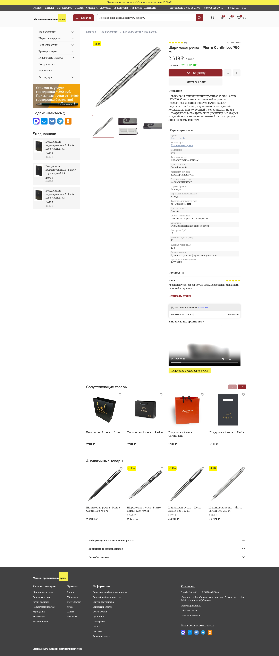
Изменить (203, 307)
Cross (70, 606)
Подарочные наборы (51, 57)
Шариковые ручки (182, 145)
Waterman (72, 597)
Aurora (70, 611)
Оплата (79, 7)
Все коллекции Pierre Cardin (140, 31)
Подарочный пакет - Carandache (181, 434)
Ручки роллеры (48, 51)
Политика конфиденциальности (110, 592)
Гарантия (136, 7)
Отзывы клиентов (190, 615)
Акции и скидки (101, 636)
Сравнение (98, 616)
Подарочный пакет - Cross (103, 432)
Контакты (150, 7)
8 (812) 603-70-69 (237, 7)
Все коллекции (109, 31)
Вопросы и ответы (102, 606)
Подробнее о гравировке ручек (190, 370)
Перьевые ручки (48, 44)
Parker (70, 592)
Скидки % (92, 7)
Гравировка (121, 7)
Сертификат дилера (103, 602)
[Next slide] (159, 76)
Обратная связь (189, 610)
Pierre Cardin (178, 138)
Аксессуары (45, 77)
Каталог (49, 7)
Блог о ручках (100, 611)
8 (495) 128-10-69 (213, 7)
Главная (37, 7)
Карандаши (45, 70)
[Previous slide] (96, 76)
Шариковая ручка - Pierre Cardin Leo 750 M (103, 509)
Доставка (105, 7)
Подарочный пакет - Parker (145, 432)
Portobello (72, 616)
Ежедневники (47, 64)
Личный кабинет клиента (107, 597)
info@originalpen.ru (191, 605)
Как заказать (64, 7)
